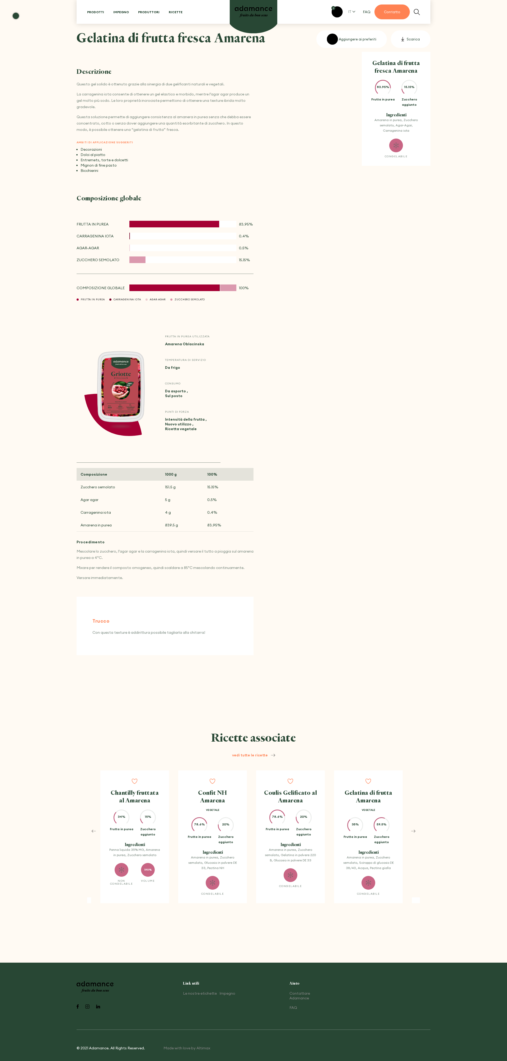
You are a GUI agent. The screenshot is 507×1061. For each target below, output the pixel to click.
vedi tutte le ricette (250, 755)
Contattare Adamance (299, 995)
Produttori (148, 12)
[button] (93, 831)
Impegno (121, 12)
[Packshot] (121, 387)
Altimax (203, 1048)
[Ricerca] (417, 12)
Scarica (413, 39)
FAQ (366, 12)
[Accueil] (253, 12)
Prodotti (95, 12)
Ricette (175, 12)
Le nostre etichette (200, 993)
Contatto (392, 12)
